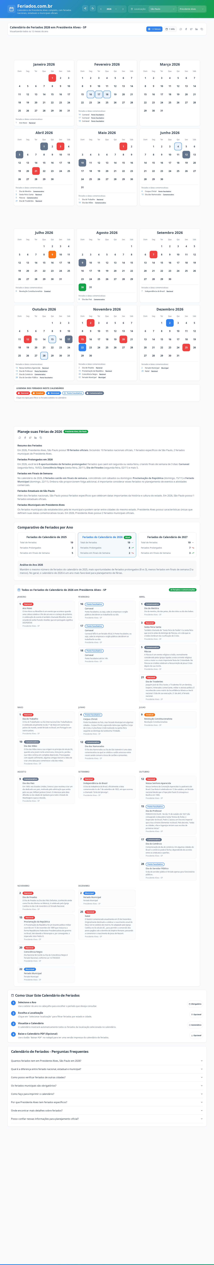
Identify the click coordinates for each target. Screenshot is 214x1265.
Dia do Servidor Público (28, 377)
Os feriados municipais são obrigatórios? (33, 1085)
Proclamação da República (93, 371)
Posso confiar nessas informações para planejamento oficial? (45, 1118)
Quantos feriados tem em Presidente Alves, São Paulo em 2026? (46, 1060)
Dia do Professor (26, 371)
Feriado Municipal (89, 377)
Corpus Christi (150, 191)
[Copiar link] (201, 29)
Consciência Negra (89, 374)
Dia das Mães (87, 202)
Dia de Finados (88, 368)
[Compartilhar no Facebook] (186, 29)
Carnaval (85, 114)
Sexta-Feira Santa (26, 194)
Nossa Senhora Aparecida (29, 368)
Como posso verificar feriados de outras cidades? (38, 1077)
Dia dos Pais (87, 299)
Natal (147, 371)
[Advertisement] (108, 49)
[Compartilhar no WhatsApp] (180, 29)
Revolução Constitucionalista (30, 291)
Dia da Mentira (25, 191)
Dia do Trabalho (88, 199)
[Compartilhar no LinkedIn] (196, 29)
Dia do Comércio (26, 374)
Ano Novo (23, 123)
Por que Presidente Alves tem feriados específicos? (39, 1102)
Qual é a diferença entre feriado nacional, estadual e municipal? (46, 1069)
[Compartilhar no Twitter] (191, 29)
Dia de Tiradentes (26, 201)
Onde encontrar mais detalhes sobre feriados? (36, 1110)
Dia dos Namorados (153, 194)
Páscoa (22, 198)
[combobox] (112, 9)
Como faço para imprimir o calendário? (32, 1094)
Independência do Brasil (155, 291)
